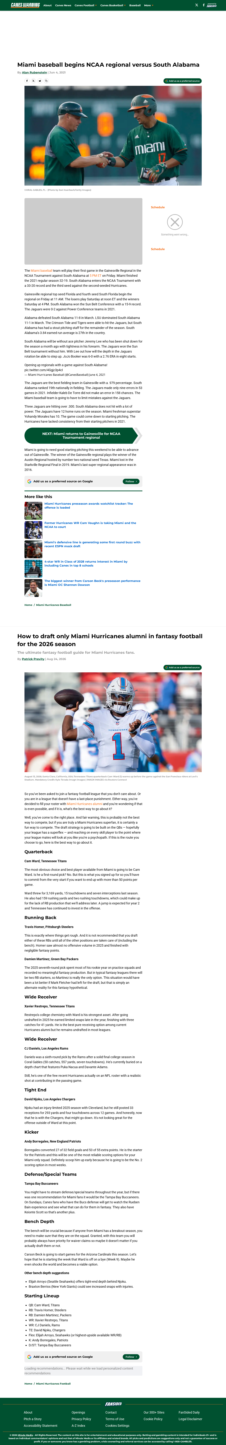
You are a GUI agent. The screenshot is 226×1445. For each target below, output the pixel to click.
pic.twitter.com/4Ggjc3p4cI (43, 370)
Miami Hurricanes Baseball (53, 605)
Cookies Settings (117, 1425)
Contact (111, 1412)
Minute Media (25, 1435)
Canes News (63, 5)
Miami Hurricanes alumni (84, 804)
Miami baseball (41, 270)
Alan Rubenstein (34, 72)
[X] (196, 5)
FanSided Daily (189, 1412)
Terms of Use (114, 1419)
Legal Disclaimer (190, 1419)
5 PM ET (95, 275)
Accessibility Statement (40, 1425)
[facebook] (204, 5)
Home (28, 605)
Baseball (135, 5)
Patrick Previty (33, 659)
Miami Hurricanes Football (53, 1383)
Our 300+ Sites (154, 1412)
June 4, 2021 (97, 375)
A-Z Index (78, 1425)
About (47, 5)
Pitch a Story (33, 1419)
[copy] (46, 80)
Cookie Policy (153, 1419)
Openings (78, 1412)
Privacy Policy (81, 1419)
